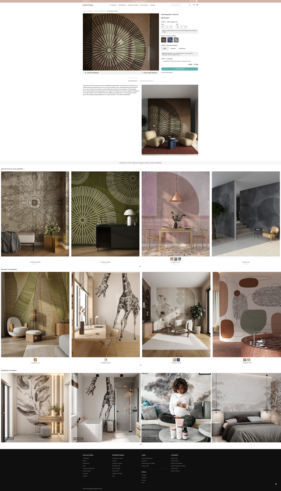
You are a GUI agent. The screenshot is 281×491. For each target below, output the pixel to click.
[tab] (132, 80)
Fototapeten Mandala (35, 262)
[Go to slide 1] (139, 266)
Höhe (177, 24)
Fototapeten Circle (175, 262)
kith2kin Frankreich (175, 471)
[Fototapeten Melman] (106, 314)
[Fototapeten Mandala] (35, 213)
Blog (113, 476)
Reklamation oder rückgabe (148, 463)
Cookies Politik (145, 466)
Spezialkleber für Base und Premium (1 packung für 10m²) (177, 61)
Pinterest (144, 480)
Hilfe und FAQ (115, 471)
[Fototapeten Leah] (35, 314)
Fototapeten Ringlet (105, 262)
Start (84, 11)
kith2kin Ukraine (175, 460)
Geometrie (146, 162)
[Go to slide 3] (142, 444)
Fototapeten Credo (246, 362)
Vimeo (143, 482)
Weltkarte (85, 476)
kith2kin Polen (174, 458)
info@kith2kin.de (86, 1)
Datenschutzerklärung (147, 458)
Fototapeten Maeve (176, 362)
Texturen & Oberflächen (100, 11)
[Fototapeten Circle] (176, 213)
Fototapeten (90, 11)
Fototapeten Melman (106, 362)
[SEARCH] (189, 5)
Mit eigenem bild (116, 466)
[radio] (163, 39)
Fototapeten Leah (35, 362)
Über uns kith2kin (116, 468)
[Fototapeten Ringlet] (105, 213)
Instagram (144, 475)
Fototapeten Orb (246, 262)
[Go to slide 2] (141, 266)
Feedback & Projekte (117, 473)
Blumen (85, 460)
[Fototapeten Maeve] (176, 314)
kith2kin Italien (174, 468)
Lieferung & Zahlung (117, 463)
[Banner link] (36, 407)
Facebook (144, 477)
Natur (84, 466)
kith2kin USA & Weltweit (176, 463)
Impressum (144, 460)
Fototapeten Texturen (117, 458)
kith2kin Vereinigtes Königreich (178, 466)
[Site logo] (88, 5)
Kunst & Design (86, 471)
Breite (162, 24)
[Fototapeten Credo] (247, 314)
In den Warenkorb (179, 69)
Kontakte (114, 460)
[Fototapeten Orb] (246, 213)
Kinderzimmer (86, 463)
